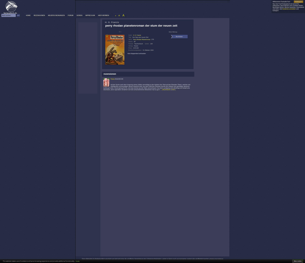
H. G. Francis (137, 35)
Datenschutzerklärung (216, 259)
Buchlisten (179, 36)
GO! (18, 15)
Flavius (113, 79)
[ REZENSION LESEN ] (168, 89)
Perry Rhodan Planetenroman (141, 39)
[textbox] (8, 15)
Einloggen (298, 1)
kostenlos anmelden (289, 9)
